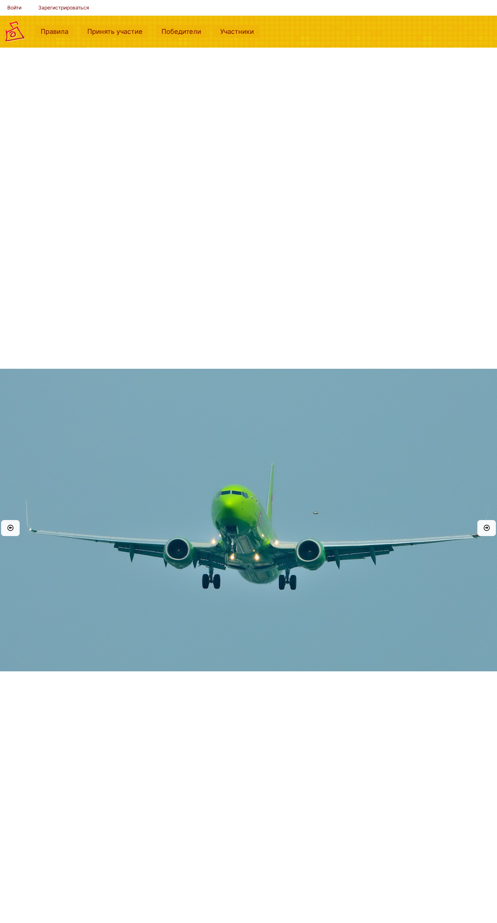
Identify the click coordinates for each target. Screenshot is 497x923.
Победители (184, 31)
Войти (14, 8)
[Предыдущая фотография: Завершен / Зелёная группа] (10, 528)
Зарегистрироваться (63, 8)
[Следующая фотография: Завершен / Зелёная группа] (486, 528)
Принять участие (117, 31)
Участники (240, 31)
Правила (57, 31)
